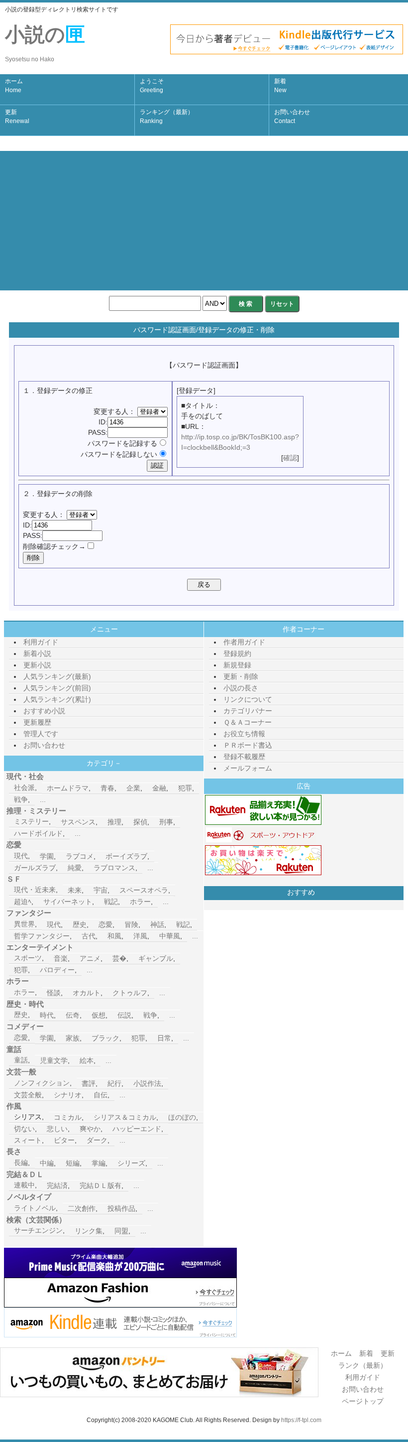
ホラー (140, 902)
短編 (73, 1163)
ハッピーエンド (136, 1129)
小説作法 (147, 1083)
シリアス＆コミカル (125, 1117)
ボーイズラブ (126, 856)
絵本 (87, 1060)
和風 (114, 936)
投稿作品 (121, 1208)
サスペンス (78, 822)
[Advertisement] (204, 220)
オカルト (87, 993)
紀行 (114, 1083)
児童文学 (54, 1060)
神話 (157, 924)
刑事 (166, 822)
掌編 (98, 1163)
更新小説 (37, 665)
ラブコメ (80, 856)
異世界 (24, 924)
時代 (47, 1015)
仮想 (98, 1015)
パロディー (57, 970)
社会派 (24, 787)
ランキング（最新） (167, 117)
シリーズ (131, 1163)
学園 (47, 856)
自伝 (100, 1095)
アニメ (90, 958)
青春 (107, 788)
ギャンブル (155, 958)
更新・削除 (240, 676)
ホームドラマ (68, 788)
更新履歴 (37, 722)
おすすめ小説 (44, 711)
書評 (89, 1083)
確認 (290, 458)
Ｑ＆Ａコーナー (247, 722)
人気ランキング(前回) (57, 688)
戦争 (21, 799)
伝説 (124, 1015)
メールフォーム (247, 768)
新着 (280, 86)
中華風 (169, 936)
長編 (21, 1163)
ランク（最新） (362, 1365)
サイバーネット (67, 902)
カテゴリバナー (247, 711)
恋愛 (105, 924)
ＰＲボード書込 (247, 745)
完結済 (57, 1185)
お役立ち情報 (244, 734)
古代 (89, 936)
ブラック (105, 1038)
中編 (47, 1163)
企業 (133, 788)
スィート (28, 1140)
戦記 (111, 902)
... (43, 799)
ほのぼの (182, 1117)
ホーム (14, 86)
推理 (114, 822)
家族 (73, 1038)
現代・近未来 (35, 890)
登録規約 (237, 653)
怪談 (54, 993)
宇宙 (100, 890)
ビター (64, 1140)
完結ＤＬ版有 (100, 1185)
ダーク (97, 1140)
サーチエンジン (38, 1230)
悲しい (57, 1129)
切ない (24, 1129)
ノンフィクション (42, 1083)
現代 (21, 856)
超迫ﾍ (22, 902)
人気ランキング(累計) (57, 699)
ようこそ (152, 86)
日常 (164, 1038)
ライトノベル (35, 1208)
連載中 (24, 1185)
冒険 (131, 924)
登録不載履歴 (244, 757)
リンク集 (88, 1231)
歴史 (80, 924)
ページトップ (363, 1401)
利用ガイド (40, 642)
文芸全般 (28, 1095)
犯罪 (185, 788)
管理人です (40, 734)
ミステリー (31, 821)
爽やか (90, 1129)
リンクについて (247, 699)
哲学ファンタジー (42, 936)
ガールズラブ (35, 868)
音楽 (61, 958)
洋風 (140, 936)
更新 (17, 117)
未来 (75, 890)
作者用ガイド (244, 642)
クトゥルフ (129, 993)
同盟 (121, 1231)
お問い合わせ (292, 117)
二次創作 (82, 1208)
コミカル (68, 1117)
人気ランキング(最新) (57, 676)
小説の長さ (240, 688)
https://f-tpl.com (301, 1420)
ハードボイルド (38, 833)
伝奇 (73, 1015)
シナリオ (68, 1095)
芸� (119, 958)
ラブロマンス (114, 868)
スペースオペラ (143, 890)
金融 (159, 788)
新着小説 (37, 653)
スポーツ (28, 958)
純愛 (75, 868)
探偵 (140, 822)
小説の (45, 43)
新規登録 (237, 665)
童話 (21, 1060)
